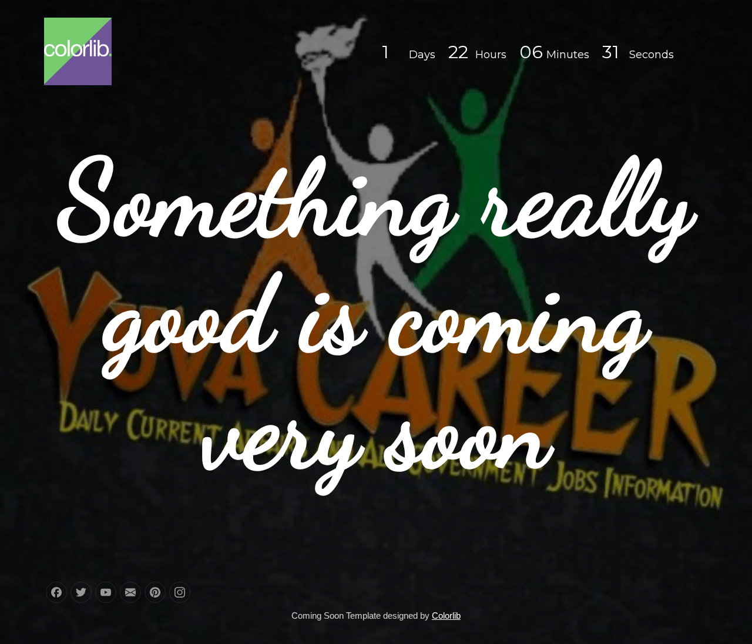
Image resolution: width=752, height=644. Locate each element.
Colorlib (446, 615)
